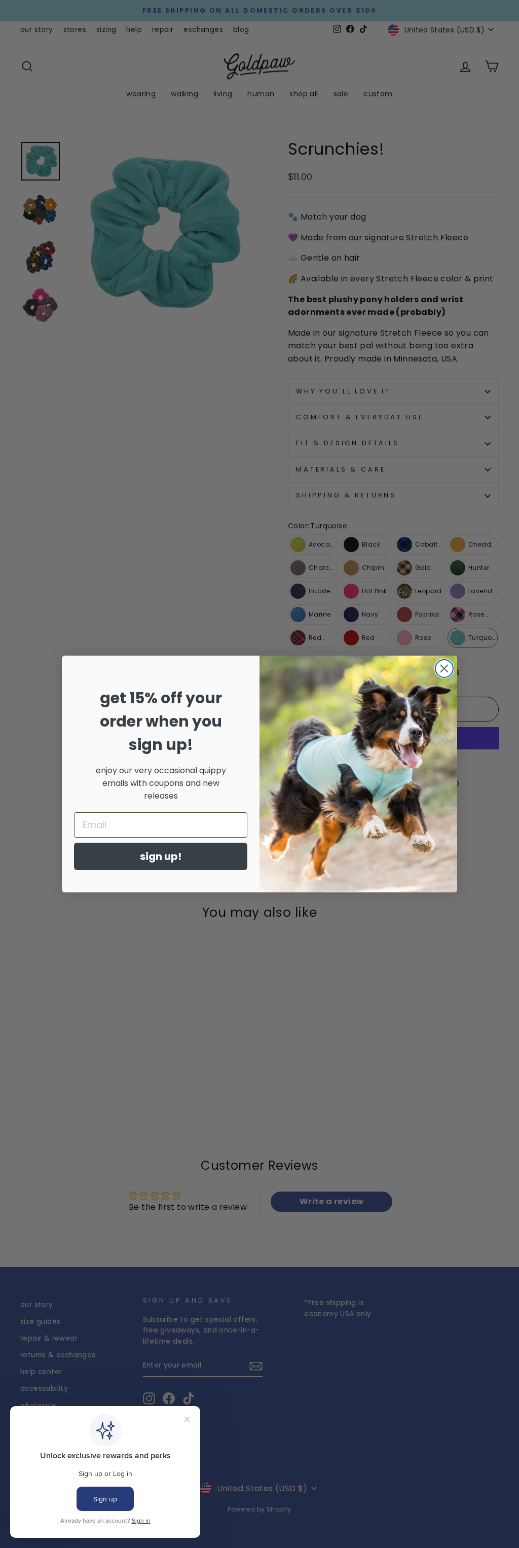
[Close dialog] (444, 668)
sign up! (160, 856)
